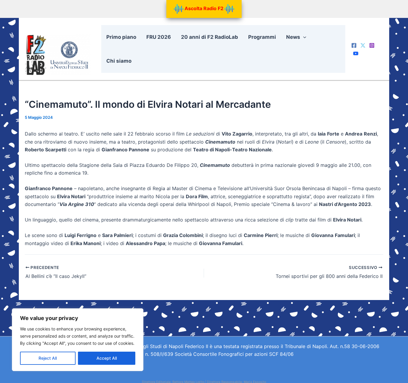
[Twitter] (363, 45)
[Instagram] (372, 45)
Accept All (106, 358)
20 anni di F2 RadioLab (209, 37)
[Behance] (355, 53)
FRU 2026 (158, 37)
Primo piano (121, 37)
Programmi (262, 37)
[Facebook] (354, 45)
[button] (303, 37)
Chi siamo (118, 61)
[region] (77, 339)
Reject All (48, 358)
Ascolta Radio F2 (204, 8)
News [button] (293, 37)
